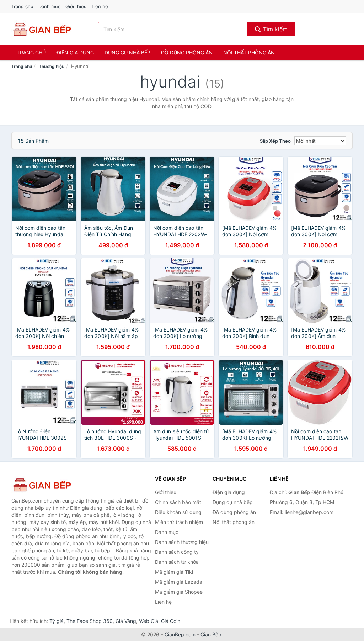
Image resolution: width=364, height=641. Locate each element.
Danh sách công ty (177, 552)
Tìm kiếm (274, 29)
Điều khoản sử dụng (178, 512)
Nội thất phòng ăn (249, 52)
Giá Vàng (126, 621)
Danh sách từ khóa (177, 562)
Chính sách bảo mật (178, 502)
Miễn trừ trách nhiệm (179, 522)
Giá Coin (170, 621)
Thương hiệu (51, 66)
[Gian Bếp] (46, 485)
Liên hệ (100, 6)
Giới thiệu (76, 6)
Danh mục (49, 6)
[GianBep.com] (41, 29)
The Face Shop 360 (89, 621)
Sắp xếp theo (275, 141)
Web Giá (148, 621)
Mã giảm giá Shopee (179, 592)
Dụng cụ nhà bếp (127, 52)
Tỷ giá (56, 621)
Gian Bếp (210, 634)
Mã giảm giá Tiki (174, 572)
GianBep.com (180, 634)
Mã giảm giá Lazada (178, 582)
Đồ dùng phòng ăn (187, 52)
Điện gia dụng (75, 52)
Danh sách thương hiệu (182, 542)
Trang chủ (22, 6)
